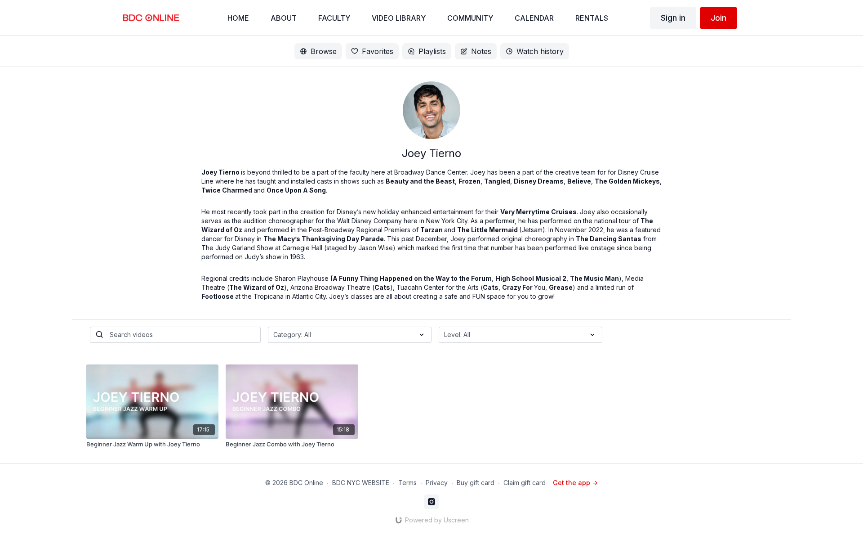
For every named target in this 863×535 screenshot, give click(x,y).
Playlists (432, 51)
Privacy (437, 482)
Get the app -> (575, 482)
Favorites (377, 51)
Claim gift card (524, 482)
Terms (407, 482)
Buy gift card (475, 482)
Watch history (540, 51)
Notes (481, 51)
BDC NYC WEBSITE (360, 482)
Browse (324, 51)
